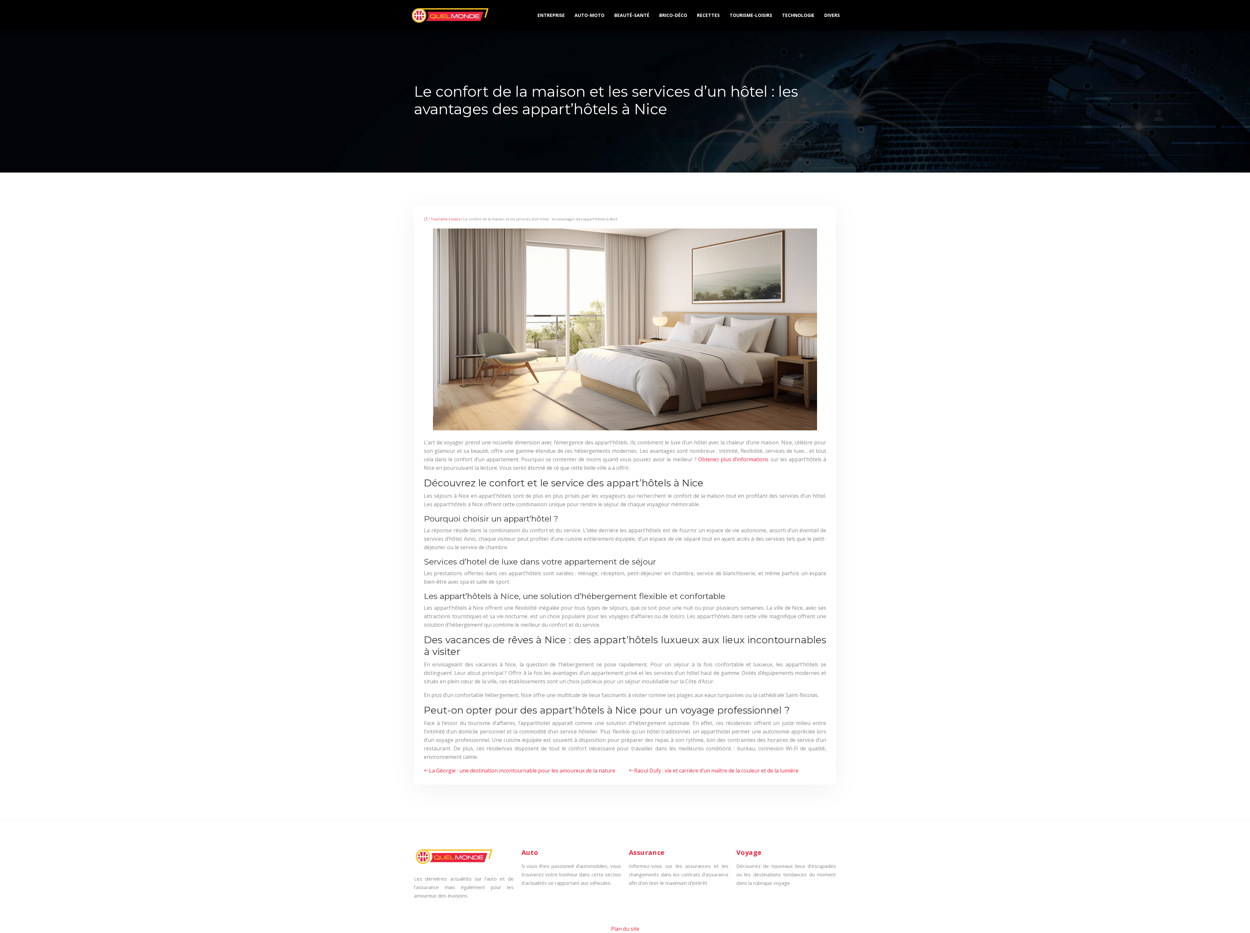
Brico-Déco (673, 15)
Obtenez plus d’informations (733, 459)
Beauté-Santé (631, 15)
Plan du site (625, 928)
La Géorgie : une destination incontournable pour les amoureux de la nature (522, 770)
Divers (832, 15)
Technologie (798, 15)
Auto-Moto (589, 15)
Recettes (708, 15)
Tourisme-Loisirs (750, 15)
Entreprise (551, 15)
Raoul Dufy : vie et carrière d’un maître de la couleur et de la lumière (716, 770)
